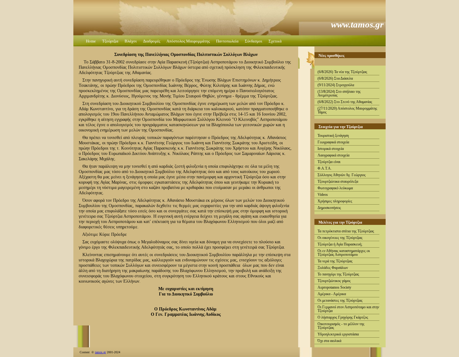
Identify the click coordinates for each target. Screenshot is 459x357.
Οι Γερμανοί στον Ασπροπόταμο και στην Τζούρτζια (348, 309)
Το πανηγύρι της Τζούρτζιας (338, 274)
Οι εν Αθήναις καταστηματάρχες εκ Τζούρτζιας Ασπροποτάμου (344, 252)
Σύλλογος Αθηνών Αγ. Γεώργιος (342, 175)
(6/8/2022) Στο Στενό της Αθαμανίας (345, 102)
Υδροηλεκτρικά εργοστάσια (338, 334)
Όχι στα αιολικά (329, 341)
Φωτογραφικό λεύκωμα (335, 188)
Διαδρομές (151, 41)
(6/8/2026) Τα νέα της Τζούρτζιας (342, 72)
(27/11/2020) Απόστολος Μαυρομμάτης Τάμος (347, 110)
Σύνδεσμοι (253, 41)
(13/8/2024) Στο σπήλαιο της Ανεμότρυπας (339, 93)
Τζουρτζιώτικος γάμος (334, 281)
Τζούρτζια (110, 41)
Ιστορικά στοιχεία (331, 149)
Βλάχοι (131, 41)
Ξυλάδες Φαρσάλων (333, 268)
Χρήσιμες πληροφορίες (335, 201)
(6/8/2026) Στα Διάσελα (335, 78)
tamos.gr (100, 352)
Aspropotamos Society (334, 287)
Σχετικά (275, 41)
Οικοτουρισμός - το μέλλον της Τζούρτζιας (341, 326)
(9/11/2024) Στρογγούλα (336, 85)
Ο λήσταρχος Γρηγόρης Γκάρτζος (343, 317)
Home (91, 41)
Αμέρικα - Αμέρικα (332, 294)
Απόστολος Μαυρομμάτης (188, 41)
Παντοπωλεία (227, 41)
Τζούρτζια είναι (329, 162)
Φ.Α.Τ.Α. (325, 168)
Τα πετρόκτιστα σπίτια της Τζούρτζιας (346, 231)
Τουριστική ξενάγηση (333, 135)
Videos (323, 194)
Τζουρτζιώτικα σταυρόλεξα (338, 181)
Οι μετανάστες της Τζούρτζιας (340, 300)
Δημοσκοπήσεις (329, 208)
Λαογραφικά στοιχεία (333, 155)
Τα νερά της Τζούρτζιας (335, 261)
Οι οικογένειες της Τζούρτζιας (340, 238)
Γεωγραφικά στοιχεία (333, 142)
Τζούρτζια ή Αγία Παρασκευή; (340, 244)
